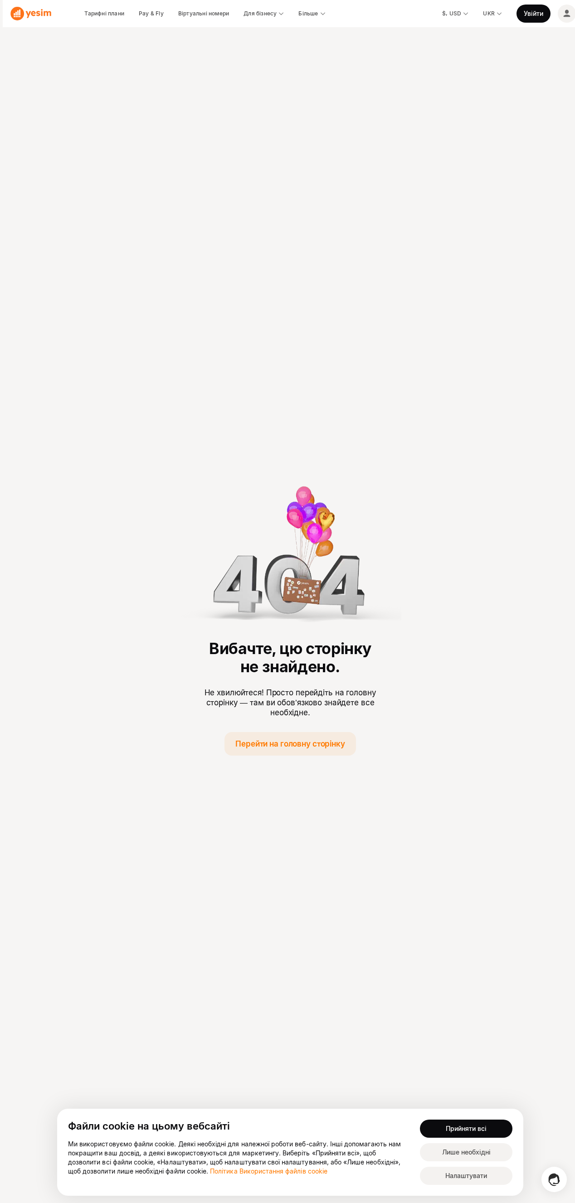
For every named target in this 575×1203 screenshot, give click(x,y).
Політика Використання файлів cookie (268, 1171)
